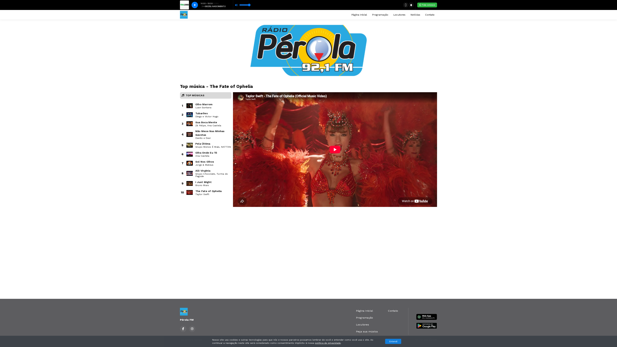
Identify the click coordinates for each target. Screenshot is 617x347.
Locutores (399, 14)
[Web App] (406, 5)
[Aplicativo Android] (411, 5)
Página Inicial (359, 14)
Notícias (415, 14)
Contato (429, 14)
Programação (380, 14)
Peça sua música (367, 331)
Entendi (393, 341)
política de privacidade (328, 343)
